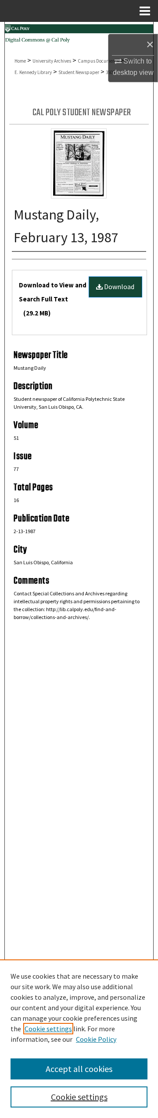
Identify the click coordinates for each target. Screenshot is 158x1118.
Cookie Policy (96, 1039)
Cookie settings (48, 1028)
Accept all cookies (79, 1068)
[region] (79, 1038)
